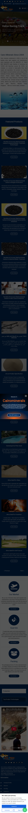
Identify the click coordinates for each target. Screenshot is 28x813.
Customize (7, 810)
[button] (26, 396)
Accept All (14, 806)
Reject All (20, 810)
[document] (14, 406)
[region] (14, 803)
